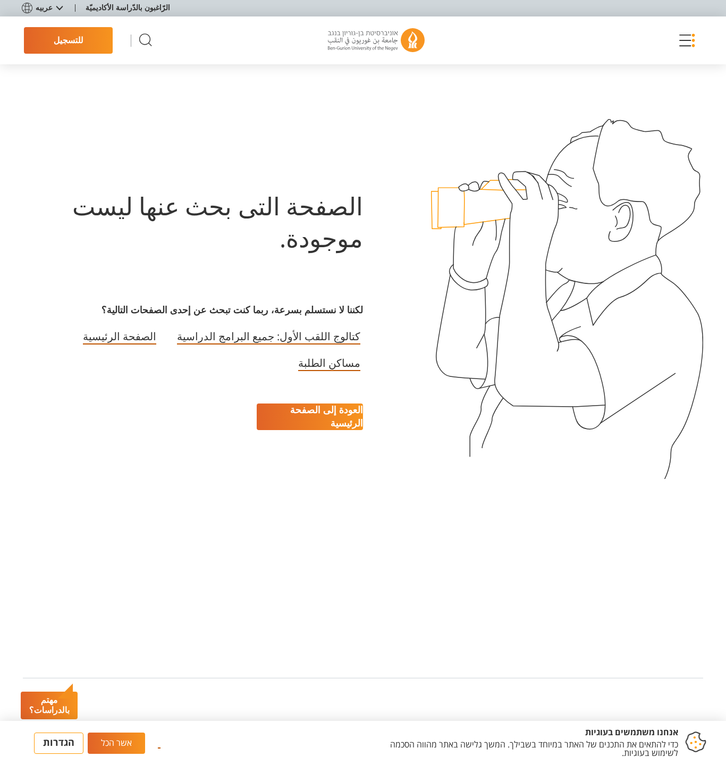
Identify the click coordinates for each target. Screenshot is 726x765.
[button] (684, 40)
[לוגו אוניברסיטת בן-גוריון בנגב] (376, 40)
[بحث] (145, 41)
